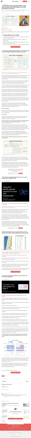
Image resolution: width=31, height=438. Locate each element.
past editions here (9, 29)
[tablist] (5, 387)
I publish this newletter (6, 31)
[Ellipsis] (28, 393)
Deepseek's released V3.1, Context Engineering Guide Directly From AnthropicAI (10, 405)
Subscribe (24, 1)
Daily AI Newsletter (5, 4)
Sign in (29, 1)
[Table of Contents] (0, 219)
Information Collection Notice (15, 421)
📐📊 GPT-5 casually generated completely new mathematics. (10, 404)
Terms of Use (19, 420)
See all (3, 421)
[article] (15, 406)
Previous (4, 381)
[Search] (20, 1)
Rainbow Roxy (5, 393)
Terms (17, 432)
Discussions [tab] (7, 401)
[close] (22, 408)
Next (27, 381)
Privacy (15, 432)
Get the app (19, 434)
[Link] (0, 35)
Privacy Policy (21, 421)
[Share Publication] (21, 1)
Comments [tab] (3, 386)
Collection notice (20, 432)
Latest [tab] (4, 401)
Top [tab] (2, 401)
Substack (12, 436)
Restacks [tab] (7, 386)
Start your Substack (13, 434)
